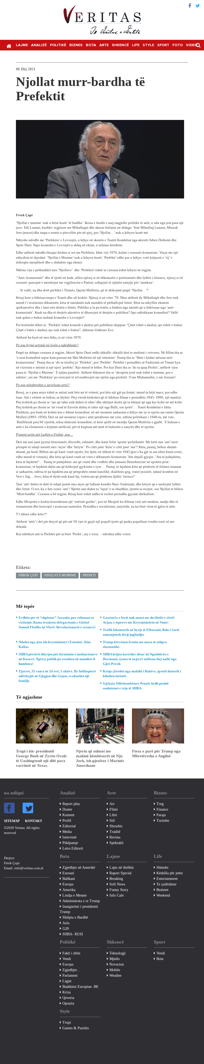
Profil (66, 821)
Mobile (114, 970)
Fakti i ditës (71, 953)
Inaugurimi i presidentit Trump (79, 909)
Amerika (68, 890)
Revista (114, 837)
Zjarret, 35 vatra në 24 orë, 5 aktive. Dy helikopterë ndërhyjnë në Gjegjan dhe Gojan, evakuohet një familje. (57, 676)
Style (148, 45)
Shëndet (162, 868)
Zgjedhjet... (71, 970)
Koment (68, 815)
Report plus (71, 804)
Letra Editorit (72, 848)
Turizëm (162, 821)
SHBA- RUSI (72, 934)
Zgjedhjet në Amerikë (78, 868)
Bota (91, 45)
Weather (115, 976)
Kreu (9, 45)
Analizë (39, 45)
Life (135, 45)
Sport (163, 45)
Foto (177, 45)
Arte (104, 45)
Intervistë (69, 837)
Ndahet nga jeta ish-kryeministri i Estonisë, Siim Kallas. (55, 644)
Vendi (66, 959)
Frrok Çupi (28, 575)
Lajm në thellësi (121, 868)
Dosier (67, 809)
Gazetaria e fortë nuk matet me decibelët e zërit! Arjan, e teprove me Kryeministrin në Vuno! (139, 620)
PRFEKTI (89, 575)
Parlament (70, 976)
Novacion (116, 964)
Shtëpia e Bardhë (75, 917)
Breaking (116, 879)
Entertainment (167, 879)
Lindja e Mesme (74, 895)
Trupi (66, 1022)
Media (67, 832)
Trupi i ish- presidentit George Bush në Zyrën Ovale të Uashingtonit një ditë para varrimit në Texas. (41, 758)
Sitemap (12, 821)
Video (191, 45)
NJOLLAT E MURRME (60, 575)
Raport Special (120, 873)
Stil (112, 821)
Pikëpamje (70, 843)
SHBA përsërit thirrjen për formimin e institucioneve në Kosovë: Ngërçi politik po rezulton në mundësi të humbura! (58, 659)
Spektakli (116, 843)
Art (111, 804)
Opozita (68, 1003)
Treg (160, 804)
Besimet (162, 890)
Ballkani (68, 879)
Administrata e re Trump (81, 901)
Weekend (163, 895)
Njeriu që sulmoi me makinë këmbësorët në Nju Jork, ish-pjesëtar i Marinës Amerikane (100, 758)
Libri (113, 815)
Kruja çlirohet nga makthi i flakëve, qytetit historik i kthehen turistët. (142, 673)
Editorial (69, 826)
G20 (65, 929)
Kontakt (33, 821)
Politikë (58, 45)
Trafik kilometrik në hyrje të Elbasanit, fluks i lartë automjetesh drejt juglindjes (141, 632)
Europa (67, 884)
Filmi (113, 809)
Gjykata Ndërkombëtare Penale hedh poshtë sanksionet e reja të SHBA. (136, 685)
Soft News (117, 884)
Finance (162, 809)
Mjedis (114, 959)
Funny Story (118, 890)
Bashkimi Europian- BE (80, 987)
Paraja (161, 815)
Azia (65, 923)
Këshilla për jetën (169, 873)
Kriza (66, 992)
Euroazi (68, 873)
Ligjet (66, 981)
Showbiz (115, 826)
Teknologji (117, 953)
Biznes (76, 45)
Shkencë (120, 45)
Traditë (114, 832)
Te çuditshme (166, 884)
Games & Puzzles (75, 1028)
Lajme (22, 45)
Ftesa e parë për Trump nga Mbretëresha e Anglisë (156, 753)
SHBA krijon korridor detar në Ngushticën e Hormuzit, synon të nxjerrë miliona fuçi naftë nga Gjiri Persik (140, 659)
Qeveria (68, 998)
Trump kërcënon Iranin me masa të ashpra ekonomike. (135, 644)
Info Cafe (116, 895)
